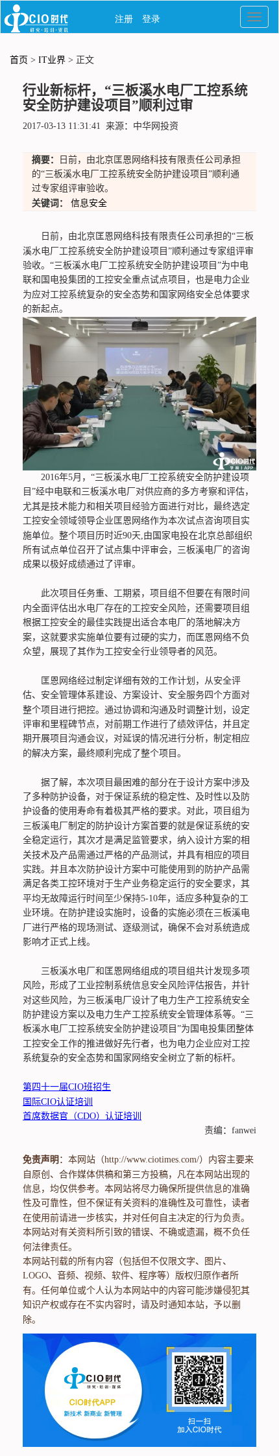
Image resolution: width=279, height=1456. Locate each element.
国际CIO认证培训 (58, 1102)
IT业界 (52, 60)
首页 (19, 60)
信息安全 (89, 203)
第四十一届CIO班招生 (67, 1087)
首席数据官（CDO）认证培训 (82, 1116)
